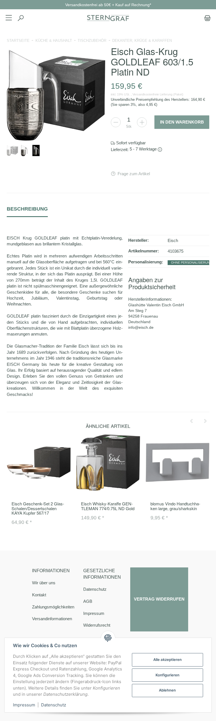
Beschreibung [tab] (27, 209)
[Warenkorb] (206, 18)
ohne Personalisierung (191, 262)
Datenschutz (95, 589)
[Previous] (191, 421)
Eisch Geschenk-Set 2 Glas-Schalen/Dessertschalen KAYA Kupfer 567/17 (38, 508)
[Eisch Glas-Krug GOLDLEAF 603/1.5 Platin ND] (56, 95)
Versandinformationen (52, 618)
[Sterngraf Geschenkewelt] (108, 18)
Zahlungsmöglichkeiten (53, 606)
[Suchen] (20, 18)
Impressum (93, 613)
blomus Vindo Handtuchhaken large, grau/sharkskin (175, 506)
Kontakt (39, 594)
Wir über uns (43, 582)
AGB (87, 601)
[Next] (205, 421)
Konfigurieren (167, 675)
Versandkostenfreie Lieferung (152, 94)
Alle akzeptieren (167, 659)
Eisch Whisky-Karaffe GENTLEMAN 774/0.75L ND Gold (107, 506)
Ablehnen (167, 690)
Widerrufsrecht (96, 625)
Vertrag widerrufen (159, 599)
